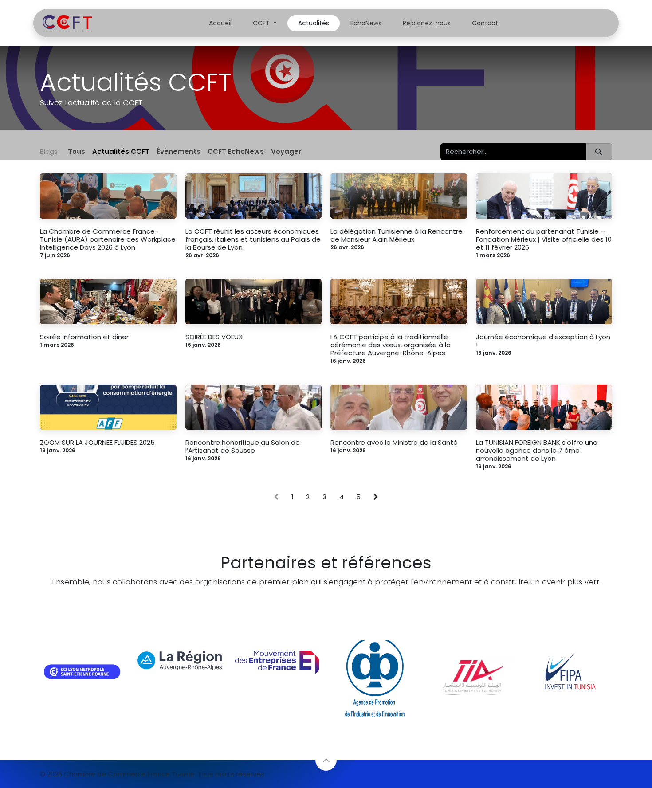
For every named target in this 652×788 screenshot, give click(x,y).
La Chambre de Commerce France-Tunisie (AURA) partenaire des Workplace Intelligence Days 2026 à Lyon (108, 239)
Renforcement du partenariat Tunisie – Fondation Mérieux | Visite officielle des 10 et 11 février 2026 (544, 239)
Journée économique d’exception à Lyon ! (543, 341)
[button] (326, 760)
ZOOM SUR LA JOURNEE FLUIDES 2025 (97, 443)
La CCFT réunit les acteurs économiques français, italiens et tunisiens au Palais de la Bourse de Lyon (253, 239)
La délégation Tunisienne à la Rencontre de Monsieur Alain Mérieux (396, 235)
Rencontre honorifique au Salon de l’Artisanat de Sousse (242, 447)
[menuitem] (220, 23)
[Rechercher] (598, 152)
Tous (76, 151)
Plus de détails (321, 599)
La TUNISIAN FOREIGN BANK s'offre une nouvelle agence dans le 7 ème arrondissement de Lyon (536, 451)
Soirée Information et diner (84, 337)
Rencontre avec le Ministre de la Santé (394, 443)
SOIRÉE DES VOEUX (214, 337)
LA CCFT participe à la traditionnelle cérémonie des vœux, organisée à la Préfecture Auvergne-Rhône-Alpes (390, 345)
